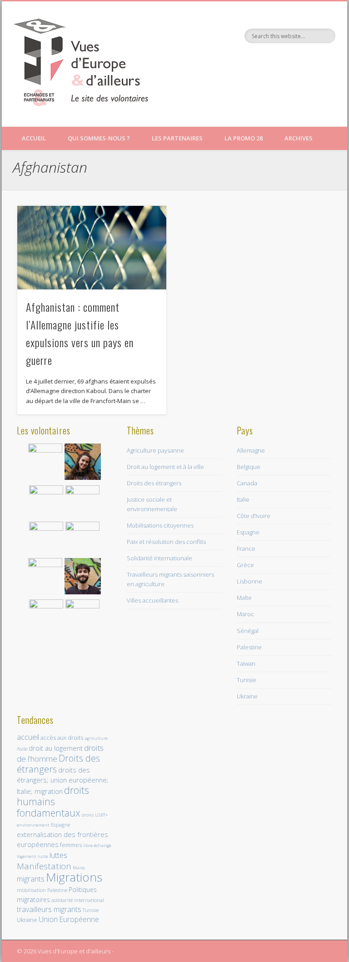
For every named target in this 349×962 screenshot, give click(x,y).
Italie (243, 499)
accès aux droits (61, 737)
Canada (247, 483)
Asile (22, 748)
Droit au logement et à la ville (165, 467)
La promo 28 (243, 138)
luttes (58, 855)
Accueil (34, 138)
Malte (244, 597)
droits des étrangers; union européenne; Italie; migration (63, 780)
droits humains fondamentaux (53, 801)
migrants (31, 879)
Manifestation (44, 866)
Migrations (74, 877)
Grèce (245, 565)
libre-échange (97, 845)
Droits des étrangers (154, 483)
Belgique (248, 467)
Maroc (245, 614)
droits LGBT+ (95, 815)
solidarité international (77, 900)
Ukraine (247, 696)
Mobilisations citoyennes (160, 525)
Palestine (249, 647)
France (246, 548)
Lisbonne (249, 581)
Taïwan (246, 663)
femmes (71, 845)
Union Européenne (69, 919)
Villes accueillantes (152, 600)
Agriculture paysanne (155, 450)
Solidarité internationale (159, 558)
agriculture (96, 738)
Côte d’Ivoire (253, 516)
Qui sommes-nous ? (99, 138)
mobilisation (31, 890)
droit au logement (56, 748)
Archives (298, 138)
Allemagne (251, 450)
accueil (28, 737)
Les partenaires (177, 138)
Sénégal (248, 631)
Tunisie (246, 680)
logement (26, 856)
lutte (43, 856)
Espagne (248, 532)
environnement (33, 825)
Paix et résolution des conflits (166, 542)
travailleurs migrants (49, 909)
